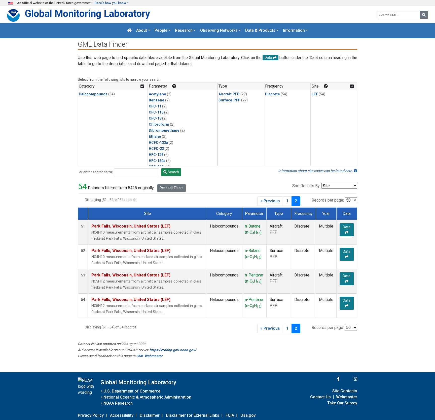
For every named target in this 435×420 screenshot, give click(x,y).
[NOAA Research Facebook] (331, 379)
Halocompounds (93, 94)
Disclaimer (150, 415)
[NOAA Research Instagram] (349, 379)
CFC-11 (155, 106)
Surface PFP (229, 100)
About (141, 30)
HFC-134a (157, 161)
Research (184, 30)
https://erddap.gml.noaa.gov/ (173, 350)
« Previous (270, 201)
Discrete (272, 94)
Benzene (156, 100)
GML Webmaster (149, 356)
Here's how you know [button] (110, 3)
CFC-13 (155, 118)
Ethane (155, 136)
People (161, 30)
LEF (315, 94)
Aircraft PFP (229, 94)
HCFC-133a (158, 143)
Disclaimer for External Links (192, 415)
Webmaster (346, 397)
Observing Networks (219, 30)
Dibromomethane (164, 130)
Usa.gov (248, 415)
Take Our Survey (342, 403)
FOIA (230, 415)
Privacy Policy (91, 415)
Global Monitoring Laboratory (87, 13)
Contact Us (320, 397)
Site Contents (344, 390)
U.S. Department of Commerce (131, 391)
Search (173, 172)
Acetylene (157, 94)
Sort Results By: (306, 185)
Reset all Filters (172, 188)
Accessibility (121, 415)
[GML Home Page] (129, 30)
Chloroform (159, 124)
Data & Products (260, 30)
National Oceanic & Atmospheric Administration (147, 397)
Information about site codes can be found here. (316, 171)
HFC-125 (156, 155)
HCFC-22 (156, 149)
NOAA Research (118, 403)
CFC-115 (156, 112)
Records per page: (328, 200)
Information (294, 30)
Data (346, 227)
